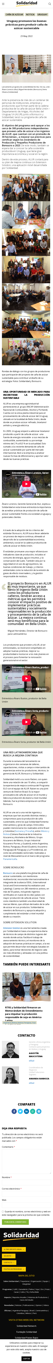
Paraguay (27, 1022)
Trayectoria (24, 1281)
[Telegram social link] (38, 1111)
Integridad (26, 1284)
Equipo (45, 1281)
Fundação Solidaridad (26, 1331)
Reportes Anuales (19, 1297)
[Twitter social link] (20, 1111)
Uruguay (42, 14)
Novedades (9, 1305)
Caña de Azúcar (14, 14)
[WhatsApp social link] (32, 1111)
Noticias (18, 1305)
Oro (42, 1289)
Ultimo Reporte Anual (13, 1249)
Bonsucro (8, 873)
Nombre (7, 1177)
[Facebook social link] (14, 1111)
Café (15, 1289)
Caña (22, 1292)
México (28, 1313)
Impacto (7, 1297)
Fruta (47, 1289)
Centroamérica (41, 1310)
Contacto (8, 1262)
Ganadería (23, 1289)
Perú (35, 1313)
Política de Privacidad (13, 1269)
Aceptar (26, 1359)
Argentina (7, 1022)
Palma (31, 1289)
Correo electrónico (12, 1188)
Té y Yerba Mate (32, 1292)
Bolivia (14, 1022)
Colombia (20, 1313)
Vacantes (7, 1256)
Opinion (39, 1305)
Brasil (32, 1310)
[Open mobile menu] (3, 3)
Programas (7, 1289)
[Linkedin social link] (26, 1111)
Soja (34, 1022)
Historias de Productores (38, 1297)
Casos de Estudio (26, 1300)
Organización (36, 1281)
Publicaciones (28, 1305)
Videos (46, 1305)
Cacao (16, 1292)
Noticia (30, 14)
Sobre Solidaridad (11, 1281)
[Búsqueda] (49, 3)
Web (4, 1200)
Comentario (8, 1146)
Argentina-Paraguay (20, 1310)
